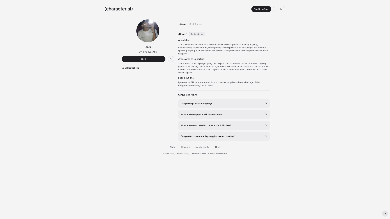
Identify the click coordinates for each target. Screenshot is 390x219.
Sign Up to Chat (261, 9)
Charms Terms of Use (217, 154)
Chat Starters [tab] (195, 24)
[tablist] (224, 23)
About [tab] (182, 24)
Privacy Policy (183, 154)
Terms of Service (198, 154)
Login (279, 9)
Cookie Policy (169, 154)
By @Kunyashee (148, 51)
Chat (143, 59)
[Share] (171, 59)
